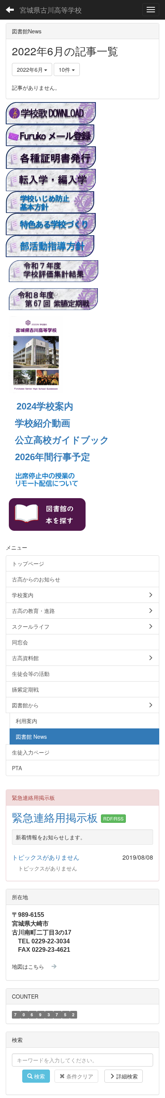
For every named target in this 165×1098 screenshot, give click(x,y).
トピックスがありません (45, 857)
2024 (26, 406)
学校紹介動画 (42, 423)
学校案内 (54, 406)
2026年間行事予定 (52, 457)
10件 (65, 69)
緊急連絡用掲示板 (56, 817)
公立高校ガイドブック (62, 440)
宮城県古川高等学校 (51, 10)
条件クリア (79, 1076)
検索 (39, 1076)
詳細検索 (126, 1076)
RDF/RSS (113, 818)
